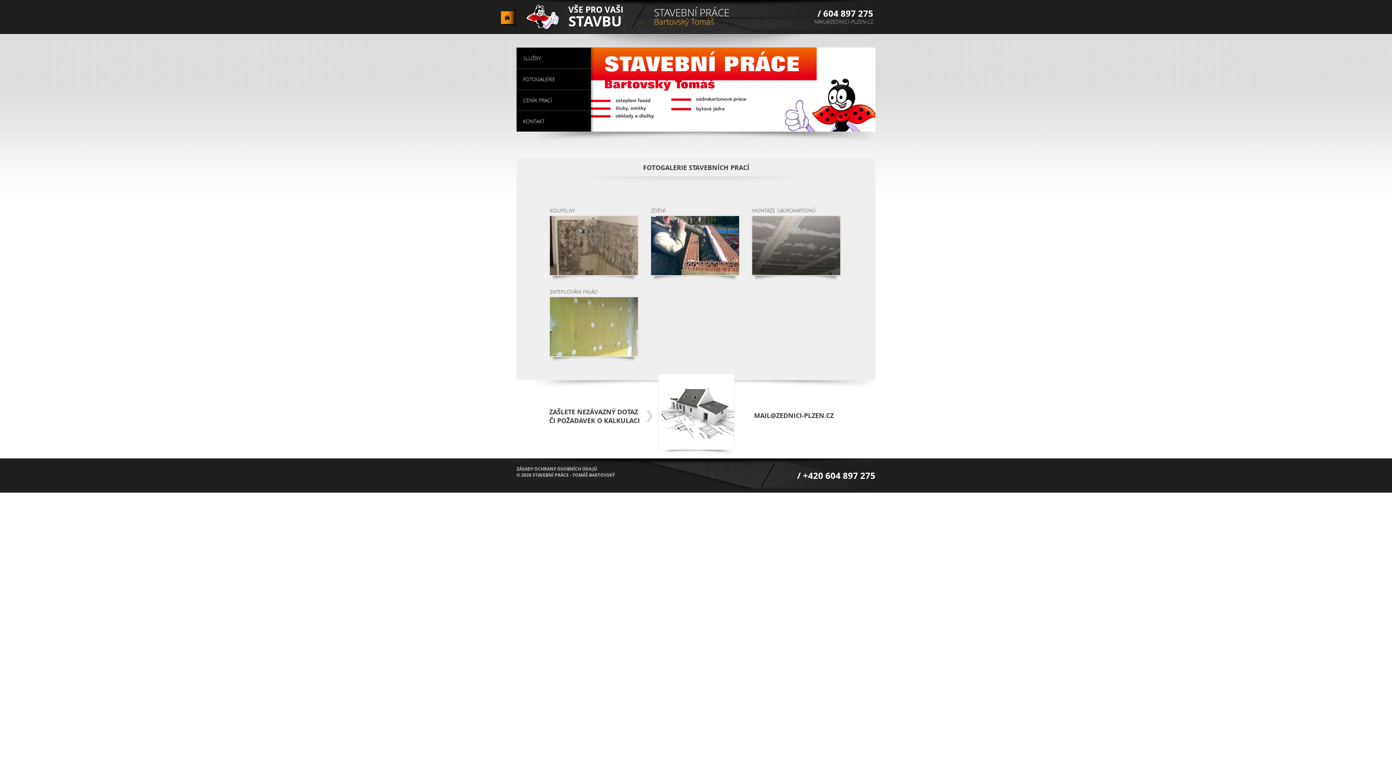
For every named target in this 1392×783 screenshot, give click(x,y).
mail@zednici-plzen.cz (844, 21)
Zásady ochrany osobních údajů (557, 469)
